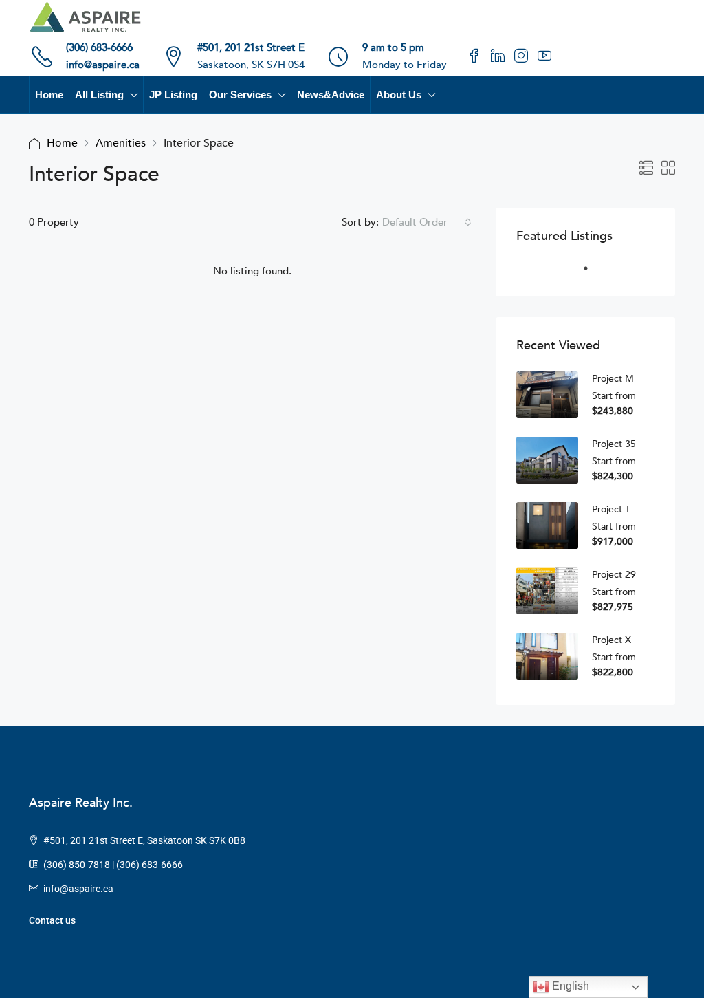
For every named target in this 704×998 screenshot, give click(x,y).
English (569, 986)
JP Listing (173, 94)
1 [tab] (593, 274)
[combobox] (427, 222)
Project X (611, 640)
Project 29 (614, 574)
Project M (613, 378)
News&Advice (330, 94)
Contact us (52, 920)
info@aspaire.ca (103, 65)
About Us (398, 94)
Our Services (240, 94)
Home (49, 94)
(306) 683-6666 (99, 47)
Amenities (121, 143)
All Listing (99, 94)
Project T (611, 509)
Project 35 (614, 444)
